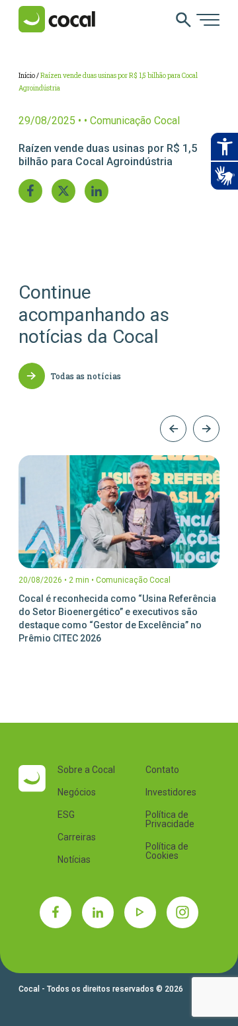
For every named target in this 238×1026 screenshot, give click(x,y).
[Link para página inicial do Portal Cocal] (57, 20)
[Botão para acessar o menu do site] (207, 21)
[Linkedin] (98, 912)
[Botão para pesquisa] (183, 21)
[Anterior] (173, 429)
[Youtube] (140, 912)
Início (27, 75)
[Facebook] (55, 912)
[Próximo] (206, 429)
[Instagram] (182, 912)
